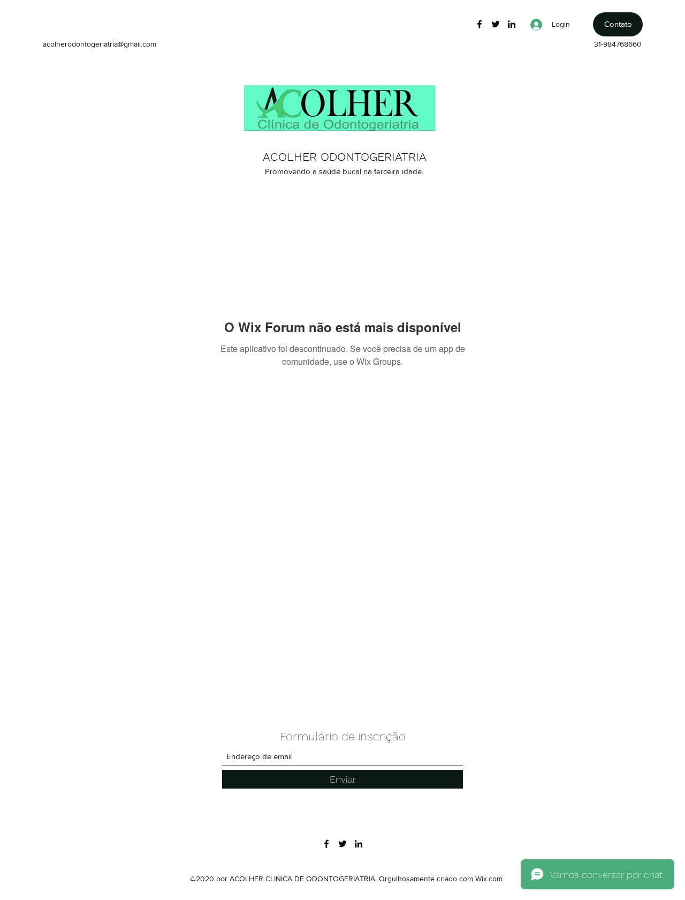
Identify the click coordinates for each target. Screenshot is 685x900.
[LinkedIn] (511, 24)
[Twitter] (495, 24)
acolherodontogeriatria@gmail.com (99, 44)
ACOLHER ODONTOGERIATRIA (345, 156)
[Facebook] (479, 24)
